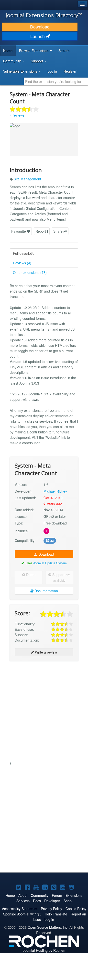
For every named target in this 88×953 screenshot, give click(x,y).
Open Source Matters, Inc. (48, 927)
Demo (30, 574)
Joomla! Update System (50, 563)
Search (63, 50)
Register (70, 71)
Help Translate (56, 914)
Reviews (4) (22, 262)
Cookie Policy (76, 908)
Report (41, 231)
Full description (24, 253)
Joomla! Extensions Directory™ (44, 15)
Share (58, 231)
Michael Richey (55, 491)
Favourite (19, 231)
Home (7, 50)
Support (60, 577)
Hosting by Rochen (44, 950)
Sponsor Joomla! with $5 (22, 914)
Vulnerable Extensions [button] (20, 71)
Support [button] (37, 60)
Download (40, 27)
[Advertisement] (44, 710)
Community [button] (12, 60)
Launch (38, 36)
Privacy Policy (51, 908)
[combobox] (56, 81)
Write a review (45, 652)
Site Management (27, 178)
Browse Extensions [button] (34, 50)
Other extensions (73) (30, 272)
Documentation (45, 590)
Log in (52, 71)
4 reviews (17, 115)
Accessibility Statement (19, 908)
